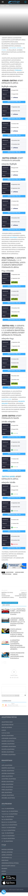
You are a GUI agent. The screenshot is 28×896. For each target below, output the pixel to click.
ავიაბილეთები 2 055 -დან (14, 101)
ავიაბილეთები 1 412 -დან (14, 118)
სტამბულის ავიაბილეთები (8, 768)
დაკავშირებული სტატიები (9, 603)
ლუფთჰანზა (18, 70)
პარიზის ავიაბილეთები (7, 784)
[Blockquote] (11, 695)
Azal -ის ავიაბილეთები (7, 819)
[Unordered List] (9, 695)
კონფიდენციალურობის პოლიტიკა (10, 863)
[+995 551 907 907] (26, 2)
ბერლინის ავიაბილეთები (8, 773)
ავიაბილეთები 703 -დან (14, 531)
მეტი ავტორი (6, 605)
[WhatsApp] (10, 583)
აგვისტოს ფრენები (9, 572)
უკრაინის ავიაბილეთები (8, 752)
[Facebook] (3, 583)
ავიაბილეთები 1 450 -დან (14, 548)
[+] (18, 695)
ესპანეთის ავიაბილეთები (8, 741)
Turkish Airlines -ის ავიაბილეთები (9, 814)
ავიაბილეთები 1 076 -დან (14, 470)
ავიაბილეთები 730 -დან (14, 229)
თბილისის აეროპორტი (7, 849)
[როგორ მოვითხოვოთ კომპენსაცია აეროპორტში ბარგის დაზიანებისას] (5, 655)
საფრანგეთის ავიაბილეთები (9, 738)
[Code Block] (12, 695)
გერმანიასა (20, 48)
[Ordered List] (8, 695)
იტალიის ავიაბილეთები (8, 735)
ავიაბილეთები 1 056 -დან (14, 514)
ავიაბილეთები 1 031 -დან (14, 196)
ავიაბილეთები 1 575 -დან (14, 286)
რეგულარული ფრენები (6, 574)
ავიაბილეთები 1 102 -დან (14, 152)
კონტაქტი (4, 874)
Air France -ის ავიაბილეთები (8, 830)
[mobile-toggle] (2, 2)
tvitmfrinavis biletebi (6, 733)
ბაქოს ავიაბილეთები (7, 765)
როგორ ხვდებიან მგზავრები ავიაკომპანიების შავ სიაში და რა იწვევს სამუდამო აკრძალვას (17, 633)
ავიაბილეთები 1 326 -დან (14, 135)
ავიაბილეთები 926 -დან (14, 453)
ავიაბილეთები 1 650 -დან (14, 354)
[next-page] (5, 662)
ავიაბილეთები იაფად (7, 722)
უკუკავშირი (4, 868)
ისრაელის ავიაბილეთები (8, 749)
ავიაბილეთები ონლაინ (7, 724)
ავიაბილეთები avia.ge (7, 857)
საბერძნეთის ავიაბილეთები (9, 746)
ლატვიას (4, 50)
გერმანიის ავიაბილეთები (8, 744)
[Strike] (6, 695)
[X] (6, 583)
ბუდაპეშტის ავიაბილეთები (8, 798)
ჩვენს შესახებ (5, 860)
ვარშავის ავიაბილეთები (8, 795)
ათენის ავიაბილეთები (7, 776)
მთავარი (2, 5)
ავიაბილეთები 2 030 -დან (14, 179)
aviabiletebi (4, 730)
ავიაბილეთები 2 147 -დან (14, 497)
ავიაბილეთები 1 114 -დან (14, 370)
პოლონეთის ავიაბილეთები (8, 754)
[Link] (14, 695)
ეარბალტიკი (13, 237)
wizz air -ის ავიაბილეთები (8, 808)
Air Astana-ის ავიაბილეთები (8, 838)
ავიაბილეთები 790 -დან (14, 212)
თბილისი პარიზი (6, 399)
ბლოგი (7, 5)
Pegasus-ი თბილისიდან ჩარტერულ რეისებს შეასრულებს (20, 595)
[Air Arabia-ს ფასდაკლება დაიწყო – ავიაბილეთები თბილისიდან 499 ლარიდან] (5, 611)
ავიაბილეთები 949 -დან (14, 387)
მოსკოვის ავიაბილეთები (8, 770)
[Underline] (5, 695)
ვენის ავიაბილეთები (7, 792)
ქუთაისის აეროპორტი (7, 852)
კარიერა (4, 871)
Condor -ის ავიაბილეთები (8, 833)
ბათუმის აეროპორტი (7, 855)
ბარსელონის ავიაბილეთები (9, 779)
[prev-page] (3, 662)
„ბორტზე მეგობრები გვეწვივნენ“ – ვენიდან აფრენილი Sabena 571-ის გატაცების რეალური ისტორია (17, 622)
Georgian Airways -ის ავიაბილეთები (10, 811)
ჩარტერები (15, 574)
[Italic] (3, 695)
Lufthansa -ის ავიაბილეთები (8, 835)
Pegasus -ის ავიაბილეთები (8, 816)
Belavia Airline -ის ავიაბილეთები (9, 822)
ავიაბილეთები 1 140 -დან (14, 303)
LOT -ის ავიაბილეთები (7, 841)
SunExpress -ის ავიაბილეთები (9, 827)
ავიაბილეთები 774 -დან (14, 319)
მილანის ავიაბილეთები (8, 781)
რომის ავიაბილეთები (7, 789)
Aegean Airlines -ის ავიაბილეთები (9, 825)
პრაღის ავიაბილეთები (7, 787)
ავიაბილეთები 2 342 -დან (14, 437)
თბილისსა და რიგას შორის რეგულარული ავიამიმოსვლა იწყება (8, 595)
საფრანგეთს (12, 48)
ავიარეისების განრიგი (19, 572)
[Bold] (2, 695)
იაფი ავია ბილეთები (7, 727)
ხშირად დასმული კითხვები (8, 866)
